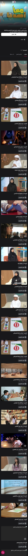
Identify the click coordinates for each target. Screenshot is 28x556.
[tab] (25, 54)
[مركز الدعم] (3, 552)
